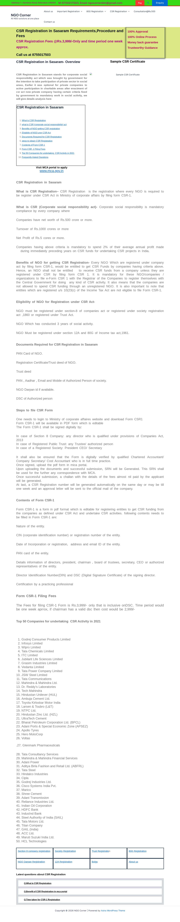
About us (48, 11)
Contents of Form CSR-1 (33, 145)
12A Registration (63, 861)
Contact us (49, 21)
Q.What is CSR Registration (37, 883)
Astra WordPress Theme (113, 910)
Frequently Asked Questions (35, 157)
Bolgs (95, 861)
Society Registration (65, 851)
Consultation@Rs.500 (144, 11)
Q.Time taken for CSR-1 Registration (42, 900)
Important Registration (68, 11)
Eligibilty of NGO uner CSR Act (36, 133)
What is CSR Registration (34, 120)
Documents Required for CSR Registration (42, 137)
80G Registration (94, 11)
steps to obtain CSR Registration (37, 141)
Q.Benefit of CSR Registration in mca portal (45, 891)
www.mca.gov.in (52, 171)
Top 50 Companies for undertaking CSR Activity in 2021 (48, 153)
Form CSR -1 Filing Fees (33, 149)
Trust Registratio (100, 851)
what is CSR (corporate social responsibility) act (44, 124)
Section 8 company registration (34, 851)
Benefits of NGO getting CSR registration (41, 129)
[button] (139, 3)
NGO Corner (21, 15)
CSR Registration (118, 11)
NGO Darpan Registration (31, 861)
